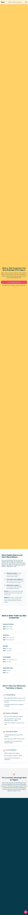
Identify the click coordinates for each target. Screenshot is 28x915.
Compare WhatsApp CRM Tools (14, 282)
